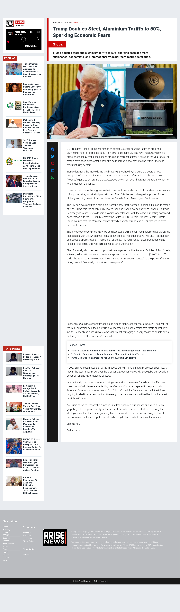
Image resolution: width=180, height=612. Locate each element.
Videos (6, 555)
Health (5, 552)
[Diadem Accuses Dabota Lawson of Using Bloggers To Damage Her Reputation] (14, 83)
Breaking (6, 529)
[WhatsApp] (71, 436)
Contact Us (27, 538)
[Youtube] (72, 436)
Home (5, 527)
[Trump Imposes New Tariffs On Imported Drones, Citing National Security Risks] (14, 175)
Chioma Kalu (77, 23)
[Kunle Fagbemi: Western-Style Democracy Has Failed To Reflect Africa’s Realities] (14, 459)
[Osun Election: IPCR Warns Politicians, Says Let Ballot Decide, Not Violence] (14, 101)
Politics (6, 541)
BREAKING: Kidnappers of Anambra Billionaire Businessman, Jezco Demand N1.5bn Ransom (30, 485)
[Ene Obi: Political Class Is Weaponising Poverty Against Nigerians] (14, 367)
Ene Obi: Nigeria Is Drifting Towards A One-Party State (32, 357)
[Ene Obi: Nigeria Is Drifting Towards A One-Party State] (14, 354)
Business (6, 538)
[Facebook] (67, 436)
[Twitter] (68, 436)
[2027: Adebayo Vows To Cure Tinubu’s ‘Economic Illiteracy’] (14, 139)
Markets (26, 554)
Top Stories (12, 348)
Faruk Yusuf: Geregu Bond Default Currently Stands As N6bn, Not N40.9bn (31, 391)
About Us (27, 533)
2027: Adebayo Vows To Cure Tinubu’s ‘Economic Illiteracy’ (30, 145)
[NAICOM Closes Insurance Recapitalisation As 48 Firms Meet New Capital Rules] (14, 157)
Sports (5, 546)
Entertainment (8, 543)
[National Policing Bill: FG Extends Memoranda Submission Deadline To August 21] (14, 418)
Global (58, 44)
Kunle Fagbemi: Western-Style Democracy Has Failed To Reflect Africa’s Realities (31, 465)
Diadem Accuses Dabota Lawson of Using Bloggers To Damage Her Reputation (32, 89)
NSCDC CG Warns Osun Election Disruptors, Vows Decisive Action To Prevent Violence (32, 444)
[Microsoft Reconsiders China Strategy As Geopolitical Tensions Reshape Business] (14, 193)
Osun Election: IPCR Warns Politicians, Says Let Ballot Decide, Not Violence (31, 107)
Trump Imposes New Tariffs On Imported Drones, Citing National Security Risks (31, 181)
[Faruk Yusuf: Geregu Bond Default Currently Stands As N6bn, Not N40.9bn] (14, 385)
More (5, 560)
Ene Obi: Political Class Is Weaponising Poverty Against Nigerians (31, 373)
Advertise (27, 535)
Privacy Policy (28, 541)
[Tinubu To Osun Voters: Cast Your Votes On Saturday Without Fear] (14, 403)
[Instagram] (69, 436)
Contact (6, 558)
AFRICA (6, 535)
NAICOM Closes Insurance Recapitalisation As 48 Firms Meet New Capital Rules (31, 163)
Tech (5, 549)
